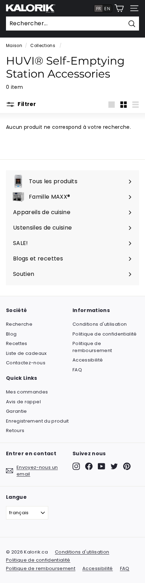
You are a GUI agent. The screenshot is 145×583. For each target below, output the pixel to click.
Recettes (16, 343)
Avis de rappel (23, 401)
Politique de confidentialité (104, 334)
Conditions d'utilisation (99, 324)
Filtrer (26, 104)
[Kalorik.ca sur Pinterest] (127, 466)
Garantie (16, 411)
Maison (14, 45)
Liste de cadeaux (26, 353)
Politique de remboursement (92, 347)
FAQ (77, 369)
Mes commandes (27, 392)
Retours (15, 430)
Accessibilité (87, 360)
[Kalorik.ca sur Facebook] (89, 466)
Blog (11, 334)
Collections (43, 45)
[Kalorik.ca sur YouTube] (101, 466)
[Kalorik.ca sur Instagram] (76, 466)
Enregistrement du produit (37, 421)
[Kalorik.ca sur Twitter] (114, 466)
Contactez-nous (25, 362)
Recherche (19, 324)
